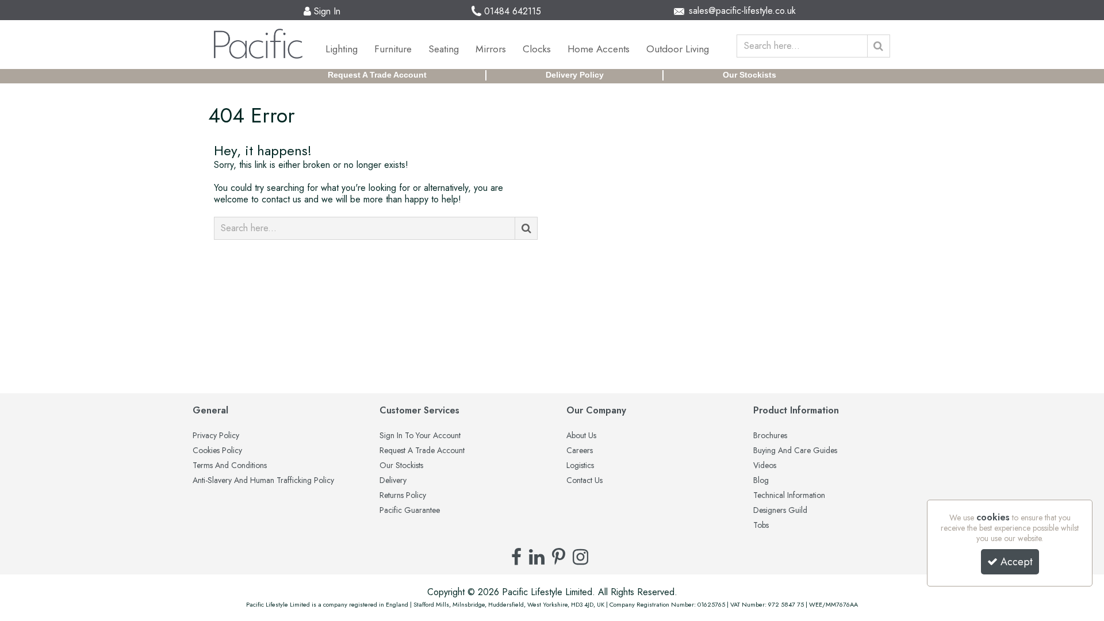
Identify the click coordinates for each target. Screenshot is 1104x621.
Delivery (393, 481)
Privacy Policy (216, 436)
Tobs (761, 525)
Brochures (770, 436)
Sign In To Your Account (420, 436)
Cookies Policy (217, 451)
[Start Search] (878, 45)
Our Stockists (749, 74)
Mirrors (491, 49)
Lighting (341, 49)
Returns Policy (402, 495)
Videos (764, 466)
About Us (581, 436)
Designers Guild (780, 510)
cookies (993, 517)
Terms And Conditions (230, 466)
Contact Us (584, 481)
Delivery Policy (575, 74)
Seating (443, 49)
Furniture (393, 49)
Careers (579, 451)
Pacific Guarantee (409, 510)
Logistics (580, 466)
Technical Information (789, 495)
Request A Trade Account (377, 74)
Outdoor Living (677, 49)
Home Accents (599, 49)
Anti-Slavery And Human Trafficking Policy (263, 481)
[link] (516, 556)
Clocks (537, 49)
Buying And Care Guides (795, 451)
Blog (761, 481)
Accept (1016, 561)
